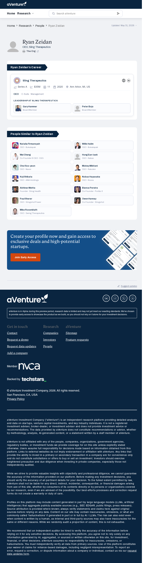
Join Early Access (25, 257)
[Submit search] (118, 13)
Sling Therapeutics (40, 47)
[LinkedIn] (128, 80)
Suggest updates (129, 286)
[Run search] (53, 13)
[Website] (124, 80)
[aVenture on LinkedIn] (106, 298)
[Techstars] (34, 379)
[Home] (16, 4)
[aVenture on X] (123, 298)
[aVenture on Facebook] (115, 298)
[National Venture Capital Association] (29, 366)
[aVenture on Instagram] (132, 298)
